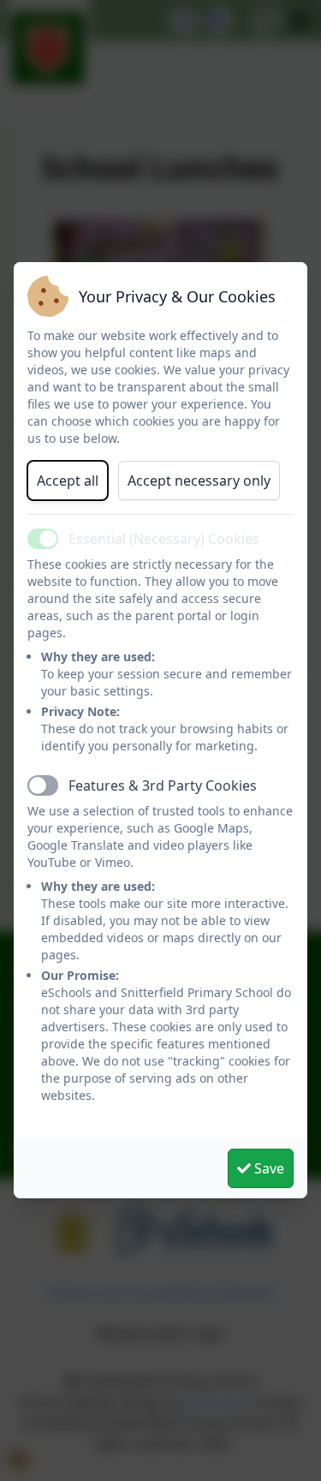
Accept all (67, 480)
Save (267, 1168)
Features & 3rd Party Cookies (162, 785)
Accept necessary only (199, 480)
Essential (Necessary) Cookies (163, 538)
